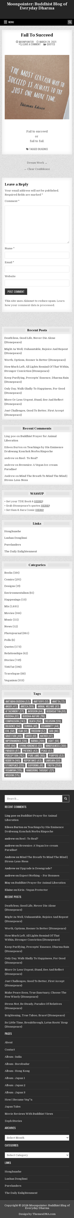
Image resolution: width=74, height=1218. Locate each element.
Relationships (13, 653)
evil (10, 731)
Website (10, 276)
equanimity (50, 726)
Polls (7, 639)
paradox (12, 751)
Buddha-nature (34, 716)
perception (14, 756)
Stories (9, 660)
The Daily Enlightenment (20, 551)
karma (37, 741)
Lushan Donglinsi (15, 537)
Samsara (52, 760)
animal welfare (48, 706)
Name (10, 248)
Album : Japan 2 (15, 1085)
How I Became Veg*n (18, 1099)
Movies (9, 613)
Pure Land (36, 756)
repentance (33, 760)
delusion (53, 721)
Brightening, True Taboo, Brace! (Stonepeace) (35, 1015)
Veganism (10, 680)
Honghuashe (12, 531)
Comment (12, 201)
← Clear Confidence (37, 169)
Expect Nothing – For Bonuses (39, 875)
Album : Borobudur (17, 1063)
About (9, 1042)
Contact (10, 1049)
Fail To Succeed (37, 35)
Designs (9, 586)
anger (11, 706)
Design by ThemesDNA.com (37, 1214)
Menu (11, 22)
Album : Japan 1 (15, 1078)
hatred (46, 736)
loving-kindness (30, 746)
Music (8, 619)
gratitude (13, 736)
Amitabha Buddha (17, 701)
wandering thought (40, 770)
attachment (14, 711)
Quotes (51, 44)
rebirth (12, 760)
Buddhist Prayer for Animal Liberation (40, 882)
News (8, 626)
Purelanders (12, 544)
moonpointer (26, 42)
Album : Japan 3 (15, 1092)
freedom (38, 731)
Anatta (58, 701)
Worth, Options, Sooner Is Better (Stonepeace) (35, 359)
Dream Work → (37, 162)
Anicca (27, 706)
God (54, 731)
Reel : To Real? (28, 458)
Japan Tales (13, 1106)
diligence (43, 149)
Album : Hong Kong (17, 1070)
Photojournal (13, 633)
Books (8, 572)
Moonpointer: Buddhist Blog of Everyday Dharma (37, 6)
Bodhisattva (56, 711)
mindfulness (56, 746)
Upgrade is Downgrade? (36, 868)
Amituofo (41, 701)
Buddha (12, 716)
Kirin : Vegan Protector (32, 889)
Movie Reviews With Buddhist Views (29, 1113)
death (35, 721)
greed (30, 736)
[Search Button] (70, 22)
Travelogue (12, 673)
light (53, 741)
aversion (35, 711)
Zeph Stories (13, 1120)
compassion (15, 721)
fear (23, 731)
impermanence (16, 741)
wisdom (12, 775)
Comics (9, 579)
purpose (56, 756)
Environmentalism (16, 592)
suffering (35, 765)
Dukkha (30, 726)
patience (30, 751)
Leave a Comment (32, 44)
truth (54, 765)
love (10, 746)
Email (9, 262)
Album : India (13, 1056)
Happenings (12, 599)
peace (46, 751)
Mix (6, 606)
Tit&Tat (9, 666)
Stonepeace (14, 765)
